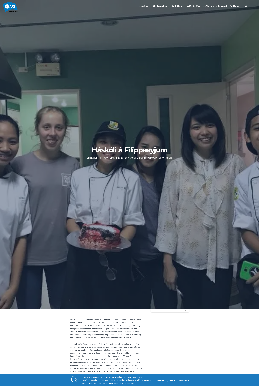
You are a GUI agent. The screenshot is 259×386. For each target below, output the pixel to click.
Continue (160, 380)
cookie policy (110, 380)
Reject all (172, 380)
